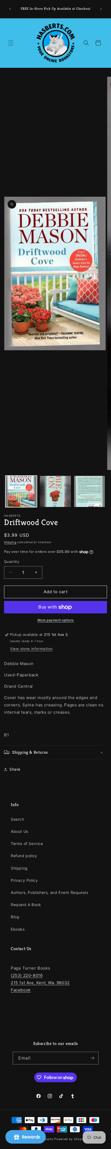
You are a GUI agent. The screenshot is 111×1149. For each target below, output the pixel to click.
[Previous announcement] (10, 9)
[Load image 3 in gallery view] (89, 491)
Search (17, 819)
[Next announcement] (101, 9)
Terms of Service (27, 843)
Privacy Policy (24, 880)
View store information (31, 648)
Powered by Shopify (70, 1139)
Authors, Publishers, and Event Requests (49, 892)
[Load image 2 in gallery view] (55, 491)
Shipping (10, 542)
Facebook (21, 990)
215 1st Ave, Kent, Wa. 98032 (40, 982)
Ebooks (18, 929)
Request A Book (26, 904)
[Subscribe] (92, 1058)
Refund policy (24, 855)
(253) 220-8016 (27, 975)
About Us (19, 831)
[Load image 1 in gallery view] (21, 491)
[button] (11, 43)
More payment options (55, 620)
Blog (15, 916)
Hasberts (46, 1139)
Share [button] (14, 769)
